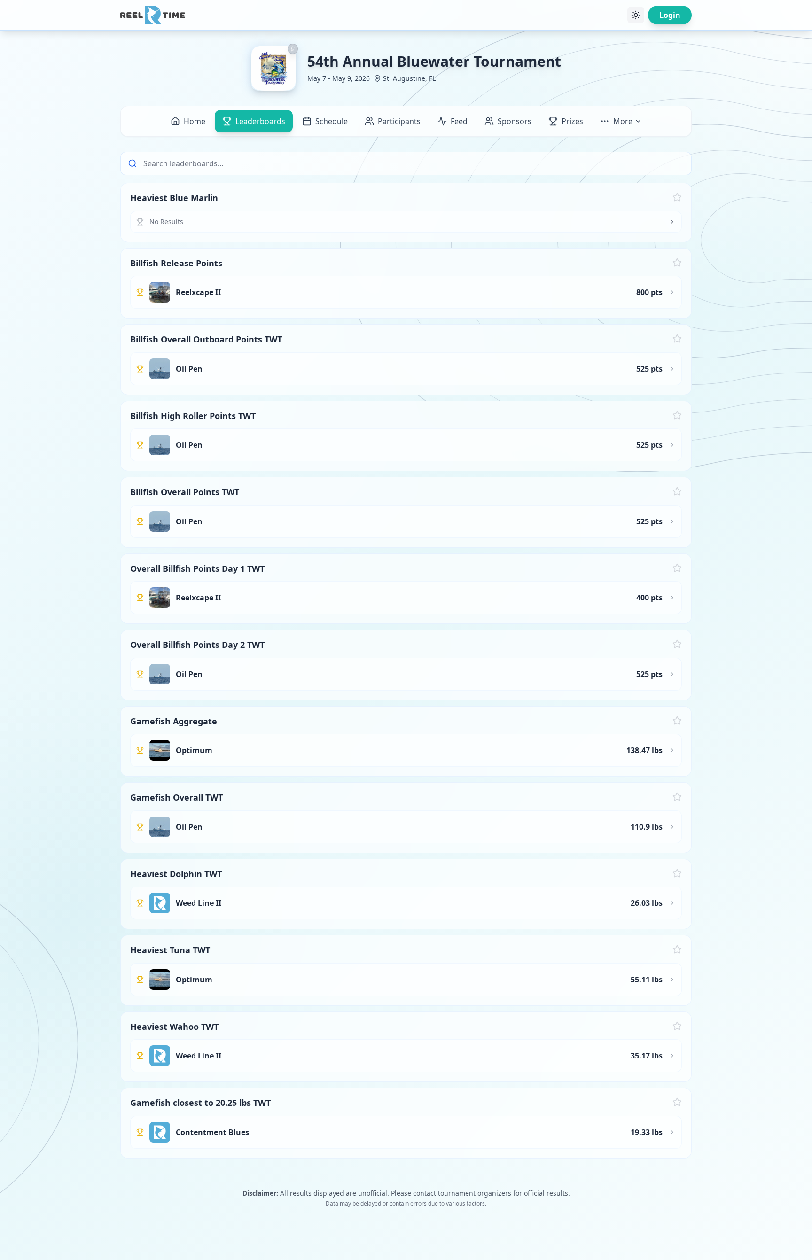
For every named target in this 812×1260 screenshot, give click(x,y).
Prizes (572, 121)
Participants (399, 121)
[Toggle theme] (635, 15)
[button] (406, 212)
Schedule (331, 121)
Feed (459, 121)
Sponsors (514, 121)
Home (194, 121)
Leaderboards (260, 121)
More (622, 121)
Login (669, 15)
